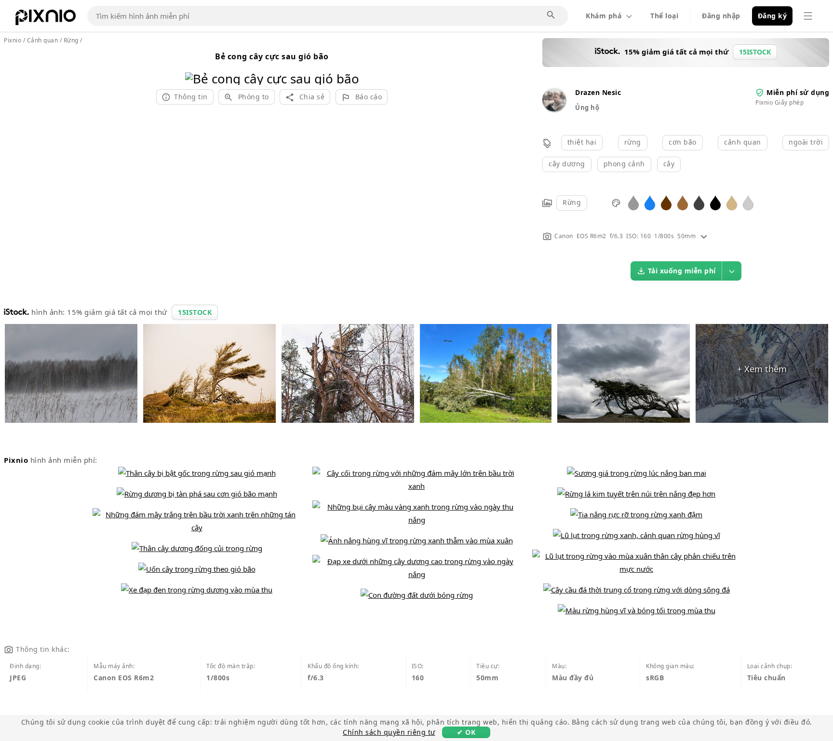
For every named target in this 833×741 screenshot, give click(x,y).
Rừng (572, 202)
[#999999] (633, 202)
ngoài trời (806, 142)
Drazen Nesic (598, 92)
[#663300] (666, 202)
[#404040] (699, 202)
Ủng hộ (587, 107)
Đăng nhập (721, 15)
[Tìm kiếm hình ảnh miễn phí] (551, 15)
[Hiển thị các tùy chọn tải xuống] (731, 271)
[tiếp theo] (348, 66)
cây (669, 163)
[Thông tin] (704, 236)
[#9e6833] (682, 202)
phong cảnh (624, 163)
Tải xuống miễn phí (682, 270)
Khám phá (603, 15)
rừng (632, 142)
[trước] (196, 66)
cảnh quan (742, 142)
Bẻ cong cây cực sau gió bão (272, 56)
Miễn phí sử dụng (797, 92)
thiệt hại (582, 142)
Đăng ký (772, 15)
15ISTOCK (195, 312)
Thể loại (664, 15)
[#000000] (715, 202)
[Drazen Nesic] (553, 108)
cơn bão (683, 142)
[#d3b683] (732, 202)
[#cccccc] (748, 202)
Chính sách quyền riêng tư (389, 732)
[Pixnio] (45, 19)
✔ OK (466, 732)
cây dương (567, 163)
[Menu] (808, 16)
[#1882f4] (650, 202)
